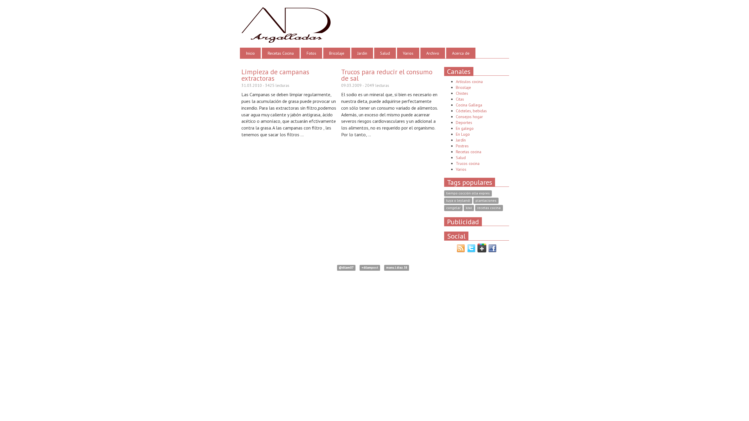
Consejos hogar (469, 116)
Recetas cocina (468, 151)
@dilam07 (346, 268)
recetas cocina (489, 208)
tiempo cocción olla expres (468, 193)
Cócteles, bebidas (471, 110)
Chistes (462, 93)
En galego (465, 128)
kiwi (469, 208)
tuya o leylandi (458, 201)
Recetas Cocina (281, 53)
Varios (408, 53)
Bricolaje (336, 53)
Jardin (362, 53)
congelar (453, 208)
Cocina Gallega (469, 105)
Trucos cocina (468, 163)
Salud (385, 53)
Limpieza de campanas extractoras (275, 74)
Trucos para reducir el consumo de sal (386, 74)
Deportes (464, 122)
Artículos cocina (469, 81)
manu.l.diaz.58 (396, 268)
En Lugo (463, 134)
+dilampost (369, 268)
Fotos (311, 53)
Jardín (461, 140)
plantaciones (486, 201)
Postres (462, 146)
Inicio (250, 53)
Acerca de (461, 53)
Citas (460, 99)
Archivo (432, 53)
